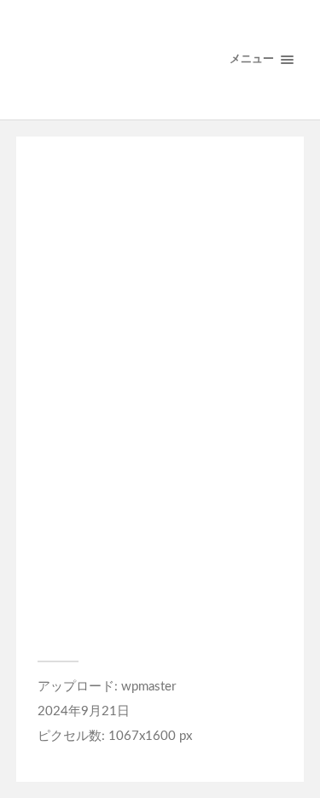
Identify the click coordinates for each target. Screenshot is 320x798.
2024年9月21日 (84, 711)
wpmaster (148, 686)
